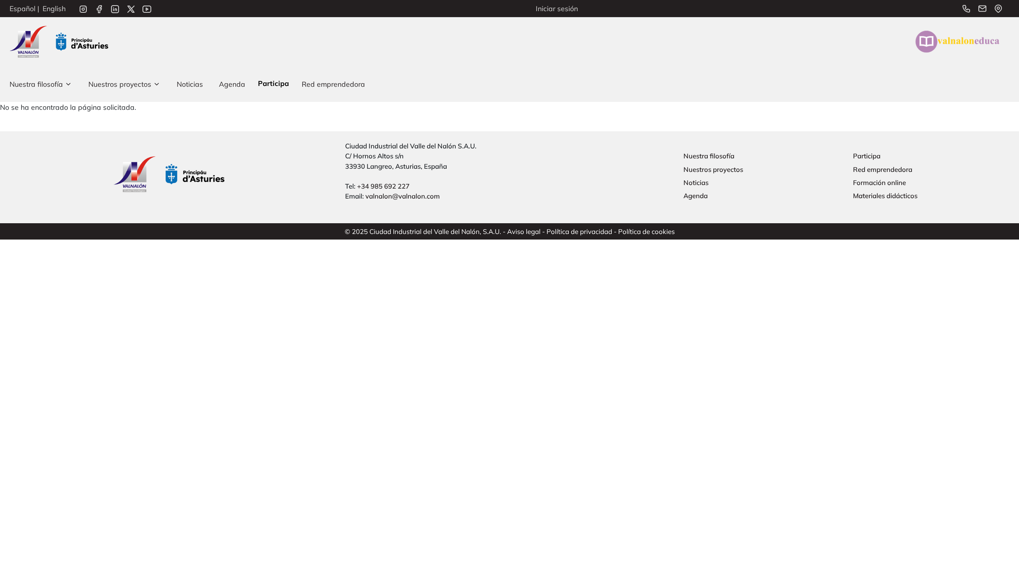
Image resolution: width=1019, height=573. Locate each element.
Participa (866, 156)
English (54, 8)
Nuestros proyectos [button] (119, 84)
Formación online (879, 182)
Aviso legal (524, 231)
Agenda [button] (232, 84)
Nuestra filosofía (708, 156)
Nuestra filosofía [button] (36, 84)
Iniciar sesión (557, 8)
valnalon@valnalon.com (402, 196)
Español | (24, 8)
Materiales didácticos (885, 195)
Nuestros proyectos (713, 169)
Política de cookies (646, 231)
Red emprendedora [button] (333, 84)
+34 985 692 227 (383, 186)
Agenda (695, 195)
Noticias (696, 182)
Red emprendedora (882, 169)
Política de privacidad (579, 231)
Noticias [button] (190, 84)
